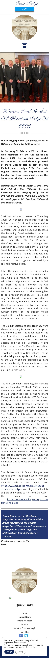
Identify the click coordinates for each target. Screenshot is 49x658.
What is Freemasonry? (24, 628)
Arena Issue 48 (38, 540)
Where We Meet (24, 620)
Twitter (26, 636)
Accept (9, 652)
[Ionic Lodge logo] (24, 28)
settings (33, 647)
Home (24, 613)
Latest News (24, 616)
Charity (24, 624)
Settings (20, 652)
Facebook (21, 636)
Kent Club (24, 631)
